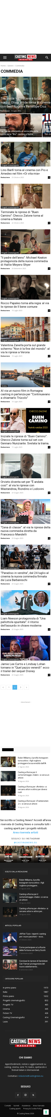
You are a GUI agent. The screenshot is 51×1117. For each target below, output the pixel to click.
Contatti (8, 1105)
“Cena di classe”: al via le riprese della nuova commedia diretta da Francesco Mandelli (25, 531)
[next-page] (26, 687)
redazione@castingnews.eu (30, 1076)
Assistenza (26, 1105)
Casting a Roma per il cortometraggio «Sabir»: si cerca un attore (33, 775)
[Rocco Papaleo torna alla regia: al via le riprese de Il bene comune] (25, 287)
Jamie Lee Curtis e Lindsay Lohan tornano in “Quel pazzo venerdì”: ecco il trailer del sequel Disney (25, 667)
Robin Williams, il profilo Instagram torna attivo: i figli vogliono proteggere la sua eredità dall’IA (33, 760)
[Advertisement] (25, 26)
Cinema (4, 94)
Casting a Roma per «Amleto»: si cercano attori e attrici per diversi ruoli (32, 789)
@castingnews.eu (25, 842)
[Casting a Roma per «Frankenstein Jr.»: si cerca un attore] (8, 805)
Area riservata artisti (25, 832)
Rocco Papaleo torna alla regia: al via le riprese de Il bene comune (25, 304)
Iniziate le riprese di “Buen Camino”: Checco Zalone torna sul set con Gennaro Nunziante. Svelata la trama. (25, 440)
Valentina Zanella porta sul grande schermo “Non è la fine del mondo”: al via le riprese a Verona (25, 348)
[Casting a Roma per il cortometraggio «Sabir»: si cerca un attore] (8, 776)
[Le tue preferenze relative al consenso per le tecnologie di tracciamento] (46, 1112)
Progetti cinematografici (10, 165)
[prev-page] (3, 687)
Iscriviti (16, 1105)
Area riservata (38, 1105)
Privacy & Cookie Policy (32, 1108)
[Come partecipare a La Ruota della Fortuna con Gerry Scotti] (10, 951)
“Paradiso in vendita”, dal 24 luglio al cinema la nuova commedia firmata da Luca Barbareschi (25, 576)
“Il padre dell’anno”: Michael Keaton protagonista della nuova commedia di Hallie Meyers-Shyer (24, 261)
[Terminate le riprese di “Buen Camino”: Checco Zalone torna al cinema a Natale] (25, 196)
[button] (4, 57)
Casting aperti (15, 1108)
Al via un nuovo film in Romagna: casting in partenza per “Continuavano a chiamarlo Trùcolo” (25, 394)
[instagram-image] (8, 854)
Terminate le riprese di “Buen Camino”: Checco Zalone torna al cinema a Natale (22, 215)
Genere (10, 66)
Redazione (5, 177)
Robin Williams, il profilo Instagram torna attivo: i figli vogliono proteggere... (31, 883)
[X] (33, 1095)
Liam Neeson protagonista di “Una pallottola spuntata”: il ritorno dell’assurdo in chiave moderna (23, 622)
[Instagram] (25, 1095)
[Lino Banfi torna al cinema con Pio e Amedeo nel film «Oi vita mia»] (25, 154)
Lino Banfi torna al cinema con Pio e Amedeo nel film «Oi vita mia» (24, 171)
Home (3, 66)
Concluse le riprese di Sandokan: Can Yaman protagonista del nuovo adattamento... (33, 964)
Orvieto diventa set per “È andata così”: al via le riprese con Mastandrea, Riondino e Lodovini (22, 485)
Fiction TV (4, 127)
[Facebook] (18, 1095)
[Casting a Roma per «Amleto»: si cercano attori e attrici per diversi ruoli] (8, 790)
